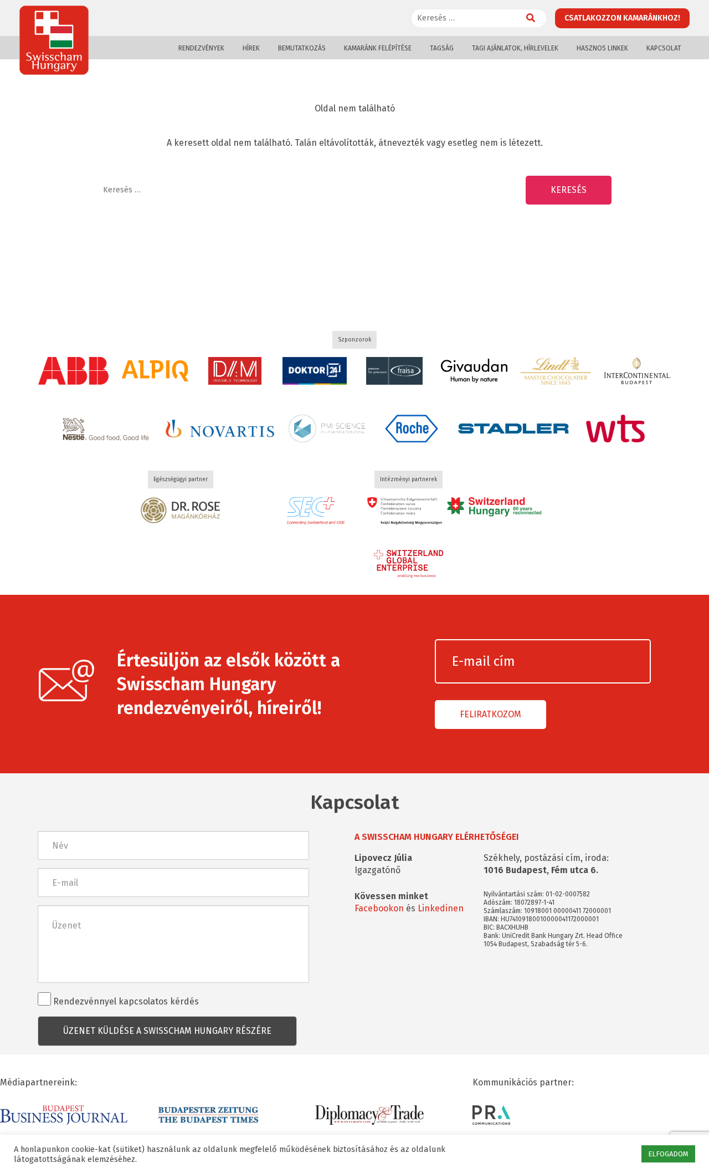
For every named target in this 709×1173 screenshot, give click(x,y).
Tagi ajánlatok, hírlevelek (515, 48)
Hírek (251, 48)
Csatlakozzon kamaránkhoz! (622, 18)
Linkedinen (441, 908)
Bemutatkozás (302, 48)
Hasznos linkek (602, 48)
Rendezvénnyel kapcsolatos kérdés (125, 1001)
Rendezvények (201, 48)
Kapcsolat (663, 48)
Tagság (442, 48)
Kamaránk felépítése (378, 48)
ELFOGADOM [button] (668, 1154)
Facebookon (379, 908)
